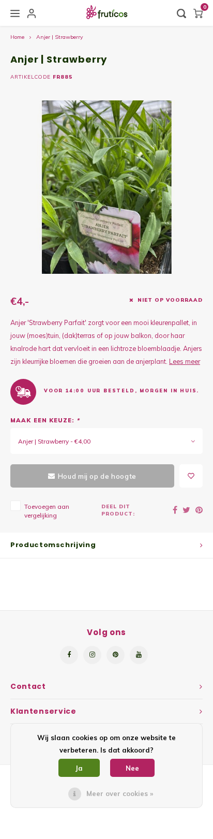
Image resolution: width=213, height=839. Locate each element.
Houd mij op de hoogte (97, 476)
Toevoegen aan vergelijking (46, 511)
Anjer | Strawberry (59, 37)
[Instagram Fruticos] (92, 655)
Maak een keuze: (45, 420)
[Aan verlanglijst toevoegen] (191, 476)
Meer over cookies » (119, 793)
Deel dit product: (118, 510)
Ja (79, 768)
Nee (132, 768)
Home (17, 37)
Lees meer (184, 361)
